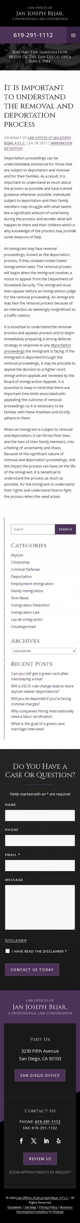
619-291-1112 (33, 35)
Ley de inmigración (26, 619)
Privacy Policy (48, 1207)
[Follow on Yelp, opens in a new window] (58, 1141)
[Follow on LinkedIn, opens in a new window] (46, 1141)
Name (10, 804)
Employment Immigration (32, 583)
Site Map (30, 1207)
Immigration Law (25, 612)
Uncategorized (23, 626)
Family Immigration (27, 590)
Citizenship (20, 562)
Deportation (21, 576)
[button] (73, 35)
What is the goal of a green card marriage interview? (37, 726)
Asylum (17, 555)
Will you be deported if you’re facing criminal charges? (41, 701)
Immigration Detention (30, 605)
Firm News (20, 598)
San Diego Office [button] (40, 1075)
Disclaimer (16, 940)
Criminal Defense (25, 569)
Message (14, 879)
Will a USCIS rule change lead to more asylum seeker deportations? (42, 689)
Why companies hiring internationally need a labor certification (42, 714)
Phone (12, 829)
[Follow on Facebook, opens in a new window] (21, 1141)
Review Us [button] (40, 1158)
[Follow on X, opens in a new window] (33, 1141)
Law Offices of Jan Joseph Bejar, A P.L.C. (42, 1198)
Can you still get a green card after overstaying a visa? (40, 676)
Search (65, 529)
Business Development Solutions (44, 1209)
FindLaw (58, 1212)
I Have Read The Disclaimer (39, 951)
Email (12, 854)
